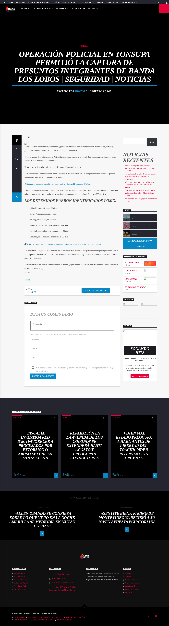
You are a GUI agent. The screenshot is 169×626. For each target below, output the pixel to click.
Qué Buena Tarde (20, 586)
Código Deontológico (65, 2)
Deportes (79, 9)
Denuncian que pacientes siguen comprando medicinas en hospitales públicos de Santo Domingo (140, 193)
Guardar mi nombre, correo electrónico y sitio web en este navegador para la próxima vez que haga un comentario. (74, 368)
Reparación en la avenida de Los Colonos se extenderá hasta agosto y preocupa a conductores (140, 176)
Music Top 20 (131, 279)
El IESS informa (20, 577)
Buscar (125, 137)
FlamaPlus (17, 474)
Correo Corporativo (108, 2)
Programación (44, 9)
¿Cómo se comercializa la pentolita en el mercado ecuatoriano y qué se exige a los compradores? (64, 244)
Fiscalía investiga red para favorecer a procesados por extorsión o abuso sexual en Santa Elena (140, 168)
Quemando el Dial (134, 287)
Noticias (63, 9)
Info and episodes (140, 376)
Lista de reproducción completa (140, 243)
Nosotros (8, 2)
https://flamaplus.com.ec (61, 574)
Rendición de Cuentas (39, 2)
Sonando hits (132, 262)
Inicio (27, 9)
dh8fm (80, 91)
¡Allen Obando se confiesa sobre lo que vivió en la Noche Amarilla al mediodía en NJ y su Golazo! (42, 519)
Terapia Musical (19, 589)
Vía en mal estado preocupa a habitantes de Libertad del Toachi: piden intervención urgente (140, 184)
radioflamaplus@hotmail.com (62, 583)
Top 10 (94, 9)
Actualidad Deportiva (21, 583)
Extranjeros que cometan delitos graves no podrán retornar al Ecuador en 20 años (58, 184)
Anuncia (21, 2)
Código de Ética (129, 2)
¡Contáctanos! (87, 2)
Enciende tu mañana (21, 580)
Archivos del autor (95, 290)
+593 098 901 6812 (59, 578)
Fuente (27, 280)
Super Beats (131, 271)
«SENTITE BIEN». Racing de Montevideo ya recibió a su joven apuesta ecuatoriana (127, 517)
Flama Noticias (19, 574)
